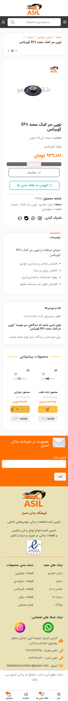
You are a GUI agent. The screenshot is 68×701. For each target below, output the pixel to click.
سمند (29, 37)
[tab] (55, 237)
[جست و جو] (12, 22)
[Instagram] (39, 218)
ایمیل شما (60, 457)
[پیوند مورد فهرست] (49, 573)
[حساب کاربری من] (3, 22)
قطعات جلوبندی (51, 209)
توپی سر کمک (28, 204)
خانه (58, 37)
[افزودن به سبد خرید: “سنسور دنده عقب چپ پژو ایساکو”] (48, 409)
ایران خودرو (44, 37)
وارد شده (22, 337)
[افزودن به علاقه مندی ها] (43, 374)
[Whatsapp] (33, 218)
